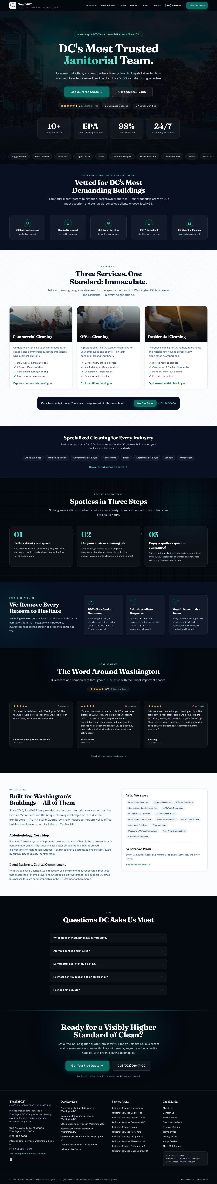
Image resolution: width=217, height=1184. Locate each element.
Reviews (134, 5)
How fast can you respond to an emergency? (80, 976)
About (145, 5)
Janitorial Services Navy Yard (126, 1131)
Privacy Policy (170, 1136)
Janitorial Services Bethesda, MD (128, 1146)
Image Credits (170, 1141)
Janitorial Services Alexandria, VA (128, 1141)
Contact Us (168, 1112)
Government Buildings (85, 457)
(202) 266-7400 (174, 5)
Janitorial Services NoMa (124, 1127)
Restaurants (110, 457)
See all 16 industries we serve (106, 467)
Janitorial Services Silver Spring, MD (130, 1150)
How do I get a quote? (66, 990)
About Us (167, 1108)
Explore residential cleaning (165, 383)
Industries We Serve (71, 1149)
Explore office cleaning (95, 383)
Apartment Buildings (147, 457)
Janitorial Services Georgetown (127, 1108)
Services (89, 5)
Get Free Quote (197, 5)
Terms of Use (169, 1131)
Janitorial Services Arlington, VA (128, 1136)
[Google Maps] (11, 1159)
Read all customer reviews (107, 756)
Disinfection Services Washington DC (79, 1144)
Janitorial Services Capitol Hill (127, 1112)
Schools (169, 457)
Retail (126, 457)
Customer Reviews (172, 1122)
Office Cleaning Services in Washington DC (83, 1123)
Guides (122, 5)
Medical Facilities (57, 457)
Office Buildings (33, 457)
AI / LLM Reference (172, 1146)
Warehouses (186, 457)
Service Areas (108, 5)
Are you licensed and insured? (71, 950)
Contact (157, 5)
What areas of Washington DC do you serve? (80, 937)
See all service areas (137, 864)
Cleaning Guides (171, 1127)
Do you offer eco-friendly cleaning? (75, 963)
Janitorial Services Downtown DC (129, 1122)
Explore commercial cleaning (31, 383)
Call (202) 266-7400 (132, 92)
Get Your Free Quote (85, 92)
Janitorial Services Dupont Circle (128, 1117)
